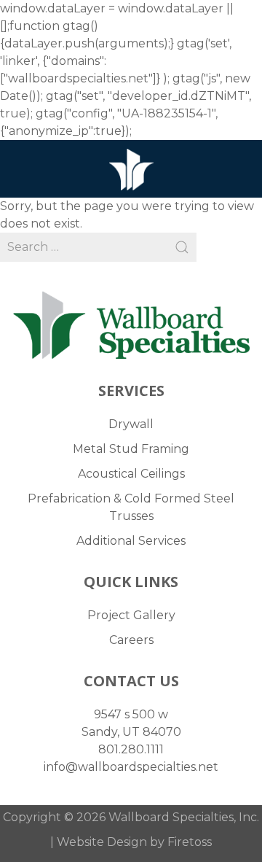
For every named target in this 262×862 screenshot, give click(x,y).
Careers (131, 640)
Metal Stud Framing (131, 449)
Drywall (131, 424)
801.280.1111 (131, 749)
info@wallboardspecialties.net (131, 767)
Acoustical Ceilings (131, 474)
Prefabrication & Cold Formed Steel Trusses (131, 507)
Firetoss (189, 842)
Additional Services (131, 541)
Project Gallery (131, 615)
